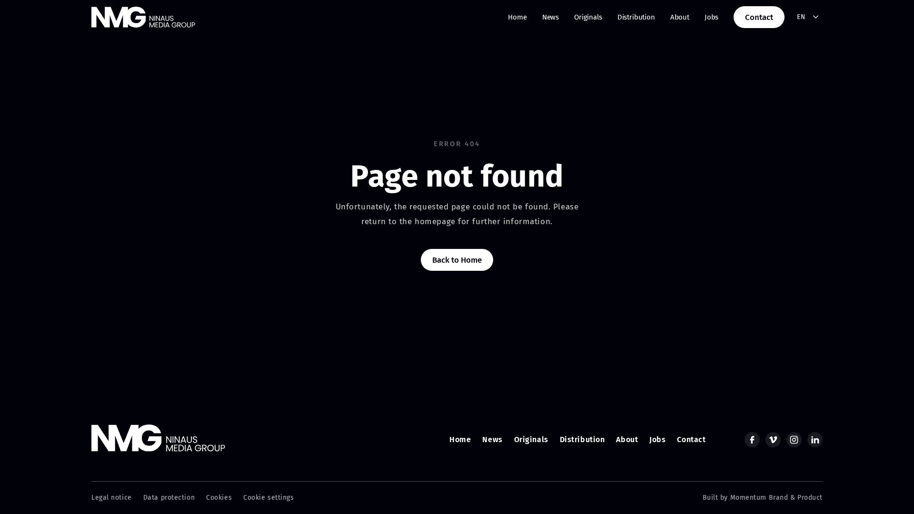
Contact (759, 17)
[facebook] (752, 439)
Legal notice (111, 498)
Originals (588, 17)
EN (801, 17)
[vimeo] (773, 439)
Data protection (169, 498)
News (550, 17)
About (679, 17)
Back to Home (456, 260)
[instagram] (794, 439)
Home (517, 17)
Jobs (711, 17)
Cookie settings (268, 498)
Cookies (219, 498)
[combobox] (808, 17)
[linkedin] (815, 439)
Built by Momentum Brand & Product (763, 498)
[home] (143, 17)
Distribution (636, 17)
